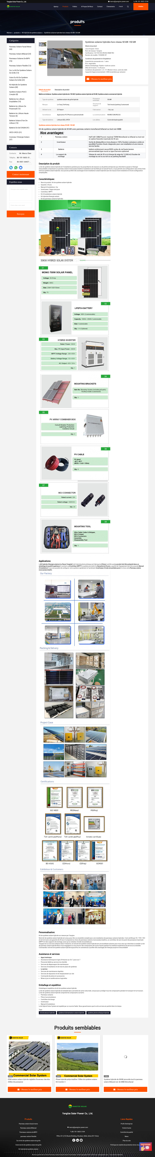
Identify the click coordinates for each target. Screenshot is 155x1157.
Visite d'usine (126, 1128)
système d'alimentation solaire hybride (71, 1013)
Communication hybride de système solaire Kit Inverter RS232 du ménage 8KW (76, 1080)
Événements (111, 6)
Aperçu (56, 6)
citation (140, 6)
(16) (19, 60)
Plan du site (127, 1140)
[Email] (20, 167)
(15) (16, 100)
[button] (10, 1061)
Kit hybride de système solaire (32, 33)
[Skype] (11, 167)
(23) (20, 54)
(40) (18, 86)
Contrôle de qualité (126, 1132)
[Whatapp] (16, 167)
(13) (20, 71)
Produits (65, 6)
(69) (20, 48)
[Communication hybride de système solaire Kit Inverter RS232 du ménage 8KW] (77, 1056)
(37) (19, 138)
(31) (15, 132)
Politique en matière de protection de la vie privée (126, 1145)
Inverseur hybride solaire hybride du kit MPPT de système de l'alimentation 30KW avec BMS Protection (125, 1080)
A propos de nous (87, 6)
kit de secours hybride (47, 1013)
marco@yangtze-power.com (119, 1)
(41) (19, 128)
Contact (99, 6)
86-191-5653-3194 (141, 1)
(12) (20, 66)
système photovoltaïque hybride (98, 1013)
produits (17, 33)
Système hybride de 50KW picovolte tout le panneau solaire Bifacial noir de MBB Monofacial (27, 1080)
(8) (17, 93)
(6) (18, 114)
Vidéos (74, 6)
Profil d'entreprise (126, 1124)
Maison (9, 33)
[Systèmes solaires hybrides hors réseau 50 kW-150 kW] (65, 58)
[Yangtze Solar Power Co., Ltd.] (13, 6)
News (126, 1136)
